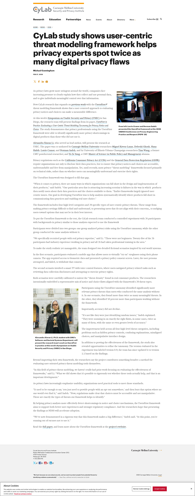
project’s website (117, 427)
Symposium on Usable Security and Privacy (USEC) (74, 118)
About (109, 19)
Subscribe (152, 19)
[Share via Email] (47, 81)
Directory (121, 19)
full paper (47, 427)
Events (99, 19)
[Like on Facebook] (39, 81)
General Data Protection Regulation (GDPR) (137, 160)
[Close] (191, 488)
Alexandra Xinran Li (43, 143)
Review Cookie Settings (141, 489)
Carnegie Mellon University (85, 146)
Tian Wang (143, 150)
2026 (49, 27)
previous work (78, 104)
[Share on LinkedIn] (43, 81)
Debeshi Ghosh (142, 146)
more (132, 19)
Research (38, 19)
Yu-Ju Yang (74, 154)
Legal (160, 475)
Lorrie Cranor (48, 150)
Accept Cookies (159, 489)
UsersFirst (101, 104)
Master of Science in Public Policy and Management (115, 154)
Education (55, 19)
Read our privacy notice (23, 494)
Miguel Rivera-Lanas (122, 146)
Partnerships (73, 19)
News (88, 19)
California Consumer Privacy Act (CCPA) (85, 160)
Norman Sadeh (67, 150)
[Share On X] (35, 81)
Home (35, 27)
